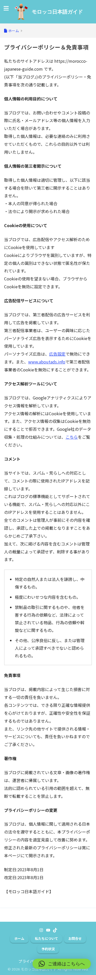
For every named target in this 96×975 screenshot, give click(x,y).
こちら (72, 437)
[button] (62, 964)
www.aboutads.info (46, 362)
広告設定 (57, 354)
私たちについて (46, 938)
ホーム (19, 938)
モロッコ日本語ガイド (57, 11)
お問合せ (75, 938)
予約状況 (48, 948)
